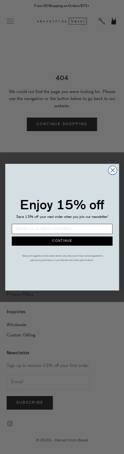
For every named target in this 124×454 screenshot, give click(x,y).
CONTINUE (62, 240)
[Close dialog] (112, 170)
